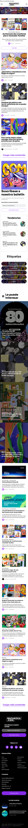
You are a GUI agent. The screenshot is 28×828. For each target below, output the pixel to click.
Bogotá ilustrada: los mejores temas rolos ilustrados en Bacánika (12, 601)
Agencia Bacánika (5, 769)
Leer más (14, 48)
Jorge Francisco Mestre (8, 149)
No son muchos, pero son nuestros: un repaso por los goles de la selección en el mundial (10, 224)
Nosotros (19, 758)
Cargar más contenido (14, 155)
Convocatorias (12, 480)
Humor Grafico (14, 277)
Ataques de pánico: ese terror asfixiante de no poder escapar (13, 104)
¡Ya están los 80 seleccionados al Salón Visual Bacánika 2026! (11, 333)
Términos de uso (20, 765)
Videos (14, 281)
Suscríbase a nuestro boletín (9, 202)
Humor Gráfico (5, 765)
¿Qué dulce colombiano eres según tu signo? (13, 73)
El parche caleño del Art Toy (11, 631)
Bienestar (18, 32)
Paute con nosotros (21, 762)
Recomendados (20, 757)
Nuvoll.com (5, 827)
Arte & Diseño (11, 32)
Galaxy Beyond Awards (10, 482)
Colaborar (19, 760)
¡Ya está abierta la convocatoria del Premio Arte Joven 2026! (13, 511)
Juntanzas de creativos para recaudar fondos (14, 35)
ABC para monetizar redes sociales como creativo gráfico (9, 234)
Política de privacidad (21, 767)
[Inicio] (14, 4)
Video (3, 767)
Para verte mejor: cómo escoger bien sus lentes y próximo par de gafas (12, 139)
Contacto (19, 764)
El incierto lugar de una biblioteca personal (11, 415)
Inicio (3, 757)
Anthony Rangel (6, 115)
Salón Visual (4, 764)
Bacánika (12, 43)
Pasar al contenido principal (7, 1)
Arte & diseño (5, 760)
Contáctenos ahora (14, 793)
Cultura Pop (5, 221)
